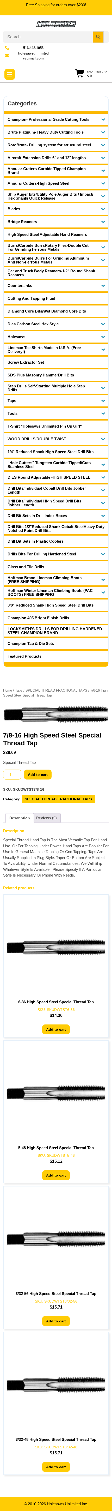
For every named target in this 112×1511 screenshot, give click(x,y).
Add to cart (38, 774)
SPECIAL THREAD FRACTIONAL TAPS (56, 690)
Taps (18, 690)
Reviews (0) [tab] (46, 818)
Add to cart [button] (56, 1029)
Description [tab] (19, 818)
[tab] (9, 74)
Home (7, 690)
